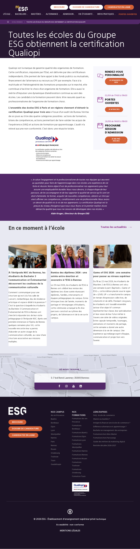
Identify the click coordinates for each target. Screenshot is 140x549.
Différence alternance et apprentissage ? (109, 426)
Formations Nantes (80, 451)
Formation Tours (78, 476)
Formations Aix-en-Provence (80, 420)
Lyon (53, 430)
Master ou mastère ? (101, 419)
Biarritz (54, 419)
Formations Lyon (79, 440)
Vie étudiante (85, 14)
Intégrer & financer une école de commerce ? (111, 422)
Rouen (53, 449)
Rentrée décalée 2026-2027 (104, 445)
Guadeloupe (56, 464)
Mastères (36, 14)
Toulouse (54, 456)
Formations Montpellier (77, 446)
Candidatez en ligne (23, 435)
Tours (53, 460)
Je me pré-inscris (116, 140)
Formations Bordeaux (76, 427)
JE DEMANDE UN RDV (116, 81)
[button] (70, 515)
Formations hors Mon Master (105, 434)
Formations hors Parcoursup (104, 438)
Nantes (54, 438)
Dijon (53, 426)
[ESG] (21, 8)
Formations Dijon (79, 436)
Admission (68, 14)
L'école (6, 14)
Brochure (59, 7)
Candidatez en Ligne (119, 7)
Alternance (52, 14)
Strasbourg (55, 453)
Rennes (54, 445)
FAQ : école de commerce (104, 415)
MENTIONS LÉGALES (70, 531)
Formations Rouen (79, 458)
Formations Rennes (80, 454)
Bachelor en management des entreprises (110, 430)
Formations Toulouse (76, 464)
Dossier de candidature (86, 7)
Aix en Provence (57, 415)
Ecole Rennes (17, 22)
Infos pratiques (105, 14)
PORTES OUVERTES (128, 14)
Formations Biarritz (80, 432)
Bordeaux (55, 422)
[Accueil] (24, 411)
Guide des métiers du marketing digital (109, 441)
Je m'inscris (114, 109)
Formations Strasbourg (76, 471)
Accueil (8, 22)
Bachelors (20, 14)
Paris (53, 441)
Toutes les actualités (114, 227)
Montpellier (56, 434)
